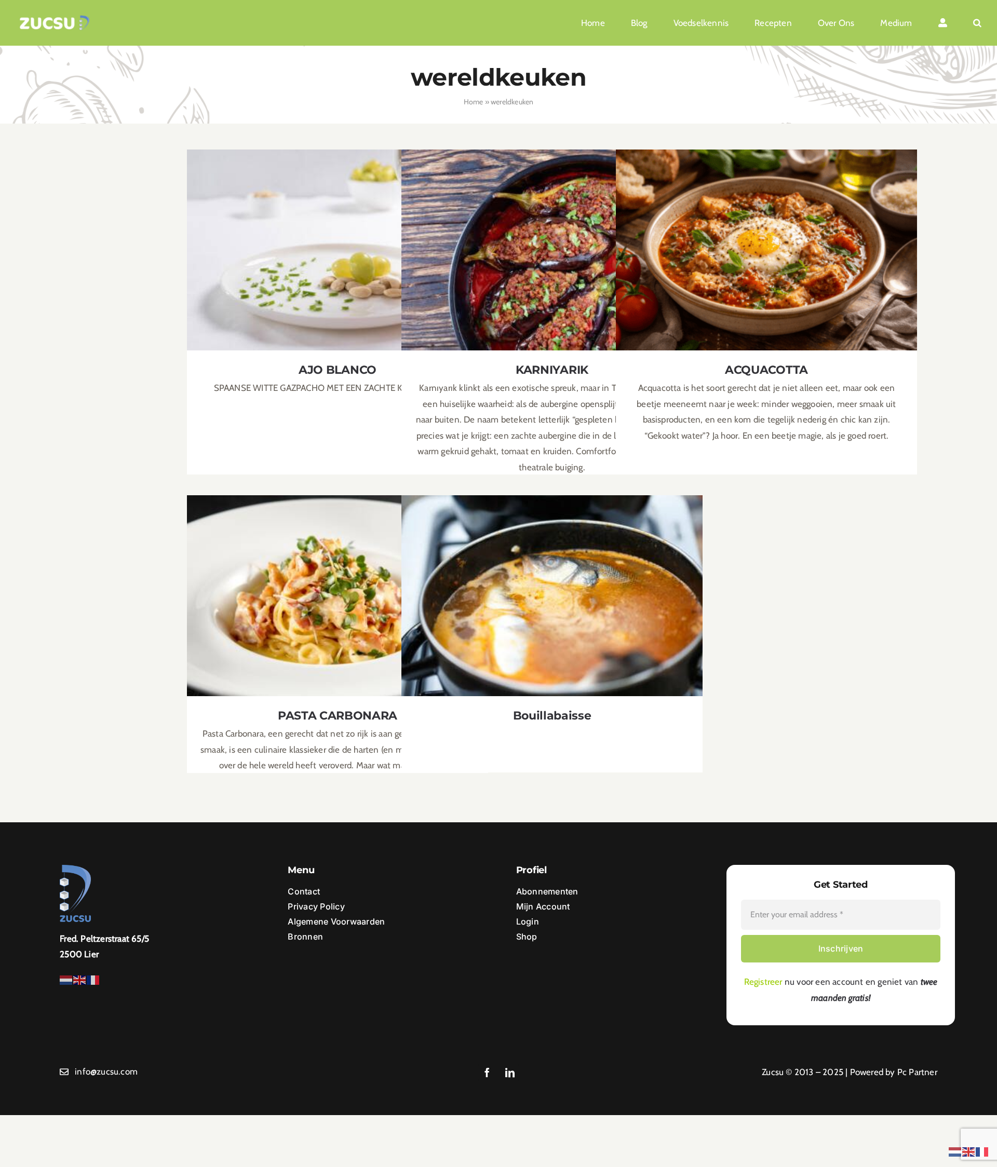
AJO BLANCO (338, 241)
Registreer (763, 981)
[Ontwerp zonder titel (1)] (54, 19)
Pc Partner (917, 1072)
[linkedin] (510, 1072)
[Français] (93, 979)
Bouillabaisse (552, 587)
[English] (80, 979)
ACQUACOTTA (767, 241)
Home (473, 101)
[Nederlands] (66, 979)
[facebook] (487, 1072)
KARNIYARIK (552, 241)
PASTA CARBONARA (338, 587)
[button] (977, 23)
